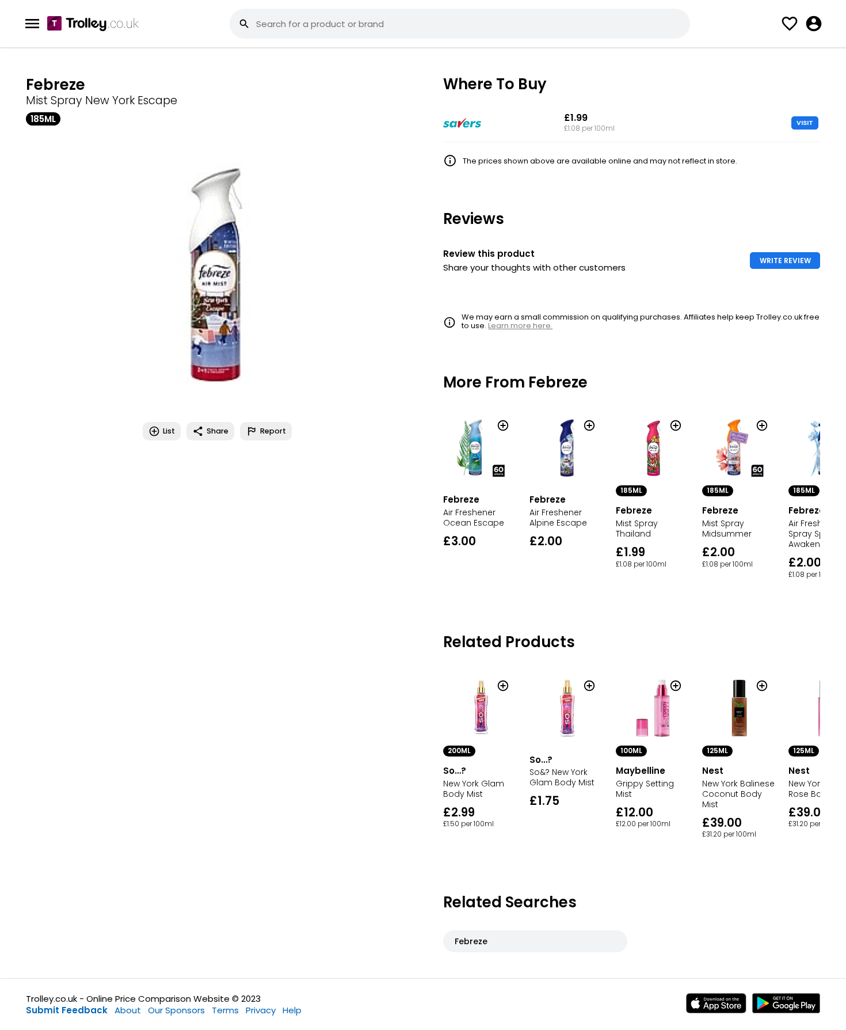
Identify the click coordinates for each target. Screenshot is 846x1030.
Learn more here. (520, 325)
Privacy (261, 1010)
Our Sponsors (176, 1010)
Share (217, 430)
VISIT (805, 122)
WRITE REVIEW (785, 260)
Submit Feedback (67, 1010)
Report (273, 430)
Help (292, 1010)
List (169, 430)
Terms (225, 1010)
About (128, 1010)
